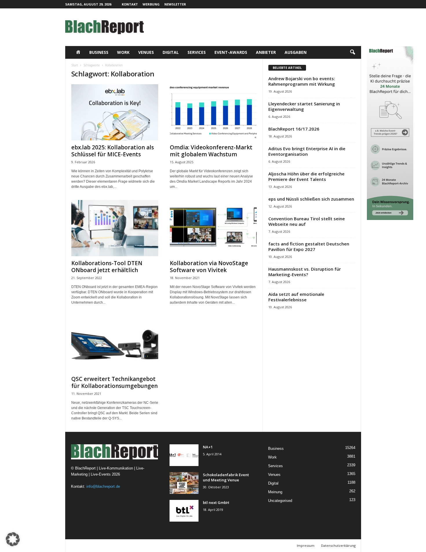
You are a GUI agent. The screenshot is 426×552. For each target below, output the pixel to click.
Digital (171, 52)
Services (196, 52)
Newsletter (175, 4)
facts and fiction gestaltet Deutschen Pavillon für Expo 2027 (308, 246)
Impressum (305, 545)
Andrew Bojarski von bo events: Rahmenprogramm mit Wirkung (301, 81)
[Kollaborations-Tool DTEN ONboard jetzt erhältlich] (114, 228)
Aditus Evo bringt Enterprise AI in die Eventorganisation (306, 151)
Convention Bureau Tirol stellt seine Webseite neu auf (306, 221)
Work (123, 52)
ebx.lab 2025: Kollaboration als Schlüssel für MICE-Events (112, 151)
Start (74, 65)
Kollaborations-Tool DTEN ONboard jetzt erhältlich (106, 266)
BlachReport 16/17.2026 (293, 129)
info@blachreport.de (103, 486)
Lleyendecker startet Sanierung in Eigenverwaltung (304, 106)
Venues (146, 52)
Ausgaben (296, 52)
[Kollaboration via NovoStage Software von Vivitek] (213, 228)
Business (98, 52)
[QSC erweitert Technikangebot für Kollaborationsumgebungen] (114, 344)
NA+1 (208, 447)
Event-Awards (230, 52)
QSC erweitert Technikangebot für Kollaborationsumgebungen (114, 382)
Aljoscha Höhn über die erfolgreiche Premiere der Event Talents (306, 176)
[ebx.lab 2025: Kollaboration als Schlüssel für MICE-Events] (114, 112)
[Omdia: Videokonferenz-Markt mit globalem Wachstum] (213, 112)
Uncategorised (280, 500)
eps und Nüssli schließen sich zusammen (311, 199)
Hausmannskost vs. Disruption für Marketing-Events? (304, 271)
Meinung (275, 492)
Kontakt (130, 4)
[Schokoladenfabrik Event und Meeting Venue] (184, 483)
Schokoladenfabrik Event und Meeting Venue (226, 477)
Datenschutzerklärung (338, 545)
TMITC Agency (122, 545)
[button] (352, 52)
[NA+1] (184, 455)
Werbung (151, 4)
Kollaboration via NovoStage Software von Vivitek (209, 266)
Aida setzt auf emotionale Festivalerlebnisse (296, 296)
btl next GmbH (216, 502)
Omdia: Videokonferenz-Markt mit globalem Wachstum (211, 151)
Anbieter (266, 52)
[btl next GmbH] (184, 511)
